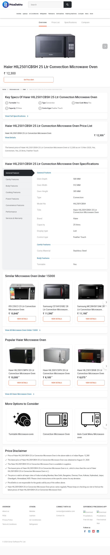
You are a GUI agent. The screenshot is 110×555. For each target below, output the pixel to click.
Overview (43, 22)
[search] (68, 4)
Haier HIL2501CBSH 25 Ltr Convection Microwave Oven (28, 133)
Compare (85, 22)
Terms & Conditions (9, 524)
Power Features (12, 198)
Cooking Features (13, 192)
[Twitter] (89, 531)
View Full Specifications (15, 116)
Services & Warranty (14, 218)
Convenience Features (15, 205)
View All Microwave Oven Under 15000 (21, 330)
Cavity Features (12, 179)
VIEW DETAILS (22, 319)
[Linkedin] (97, 531)
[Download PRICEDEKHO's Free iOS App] (88, 516)
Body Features (12, 186)
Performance (11, 211)
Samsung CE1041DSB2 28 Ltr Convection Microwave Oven (55, 309)
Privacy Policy (7, 520)
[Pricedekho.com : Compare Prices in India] (14, 4)
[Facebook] (85, 531)
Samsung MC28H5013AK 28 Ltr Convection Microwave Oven (90, 309)
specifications (70, 22)
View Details (10, 137)
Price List (56, 22)
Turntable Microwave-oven (21, 434)
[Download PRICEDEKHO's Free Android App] (102, 517)
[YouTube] (93, 531)
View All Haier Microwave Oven (18, 394)
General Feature (12, 173)
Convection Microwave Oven (56, 434)
